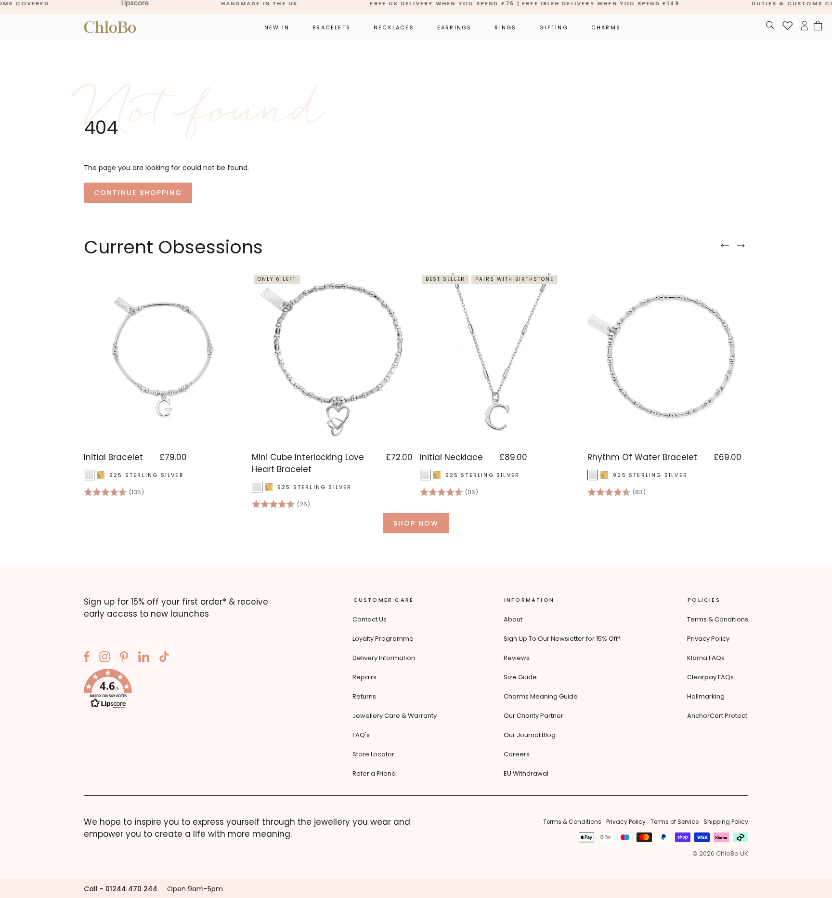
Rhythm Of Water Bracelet (642, 457)
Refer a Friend (374, 773)
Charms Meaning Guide (541, 696)
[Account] (804, 27)
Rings (505, 27)
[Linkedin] (144, 658)
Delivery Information (383, 657)
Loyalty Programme (383, 638)
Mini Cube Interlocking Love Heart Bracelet (308, 463)
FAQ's (361, 735)
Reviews (517, 657)
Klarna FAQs (706, 657)
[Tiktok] (164, 658)
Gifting (553, 27)
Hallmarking (706, 696)
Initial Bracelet (113, 457)
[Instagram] (104, 658)
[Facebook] (87, 658)
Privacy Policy (708, 638)
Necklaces (394, 27)
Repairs (364, 677)
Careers (517, 754)
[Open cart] (818, 27)
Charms (606, 27)
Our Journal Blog (530, 735)
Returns (364, 696)
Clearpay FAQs (710, 677)
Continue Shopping (138, 193)
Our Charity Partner (533, 715)
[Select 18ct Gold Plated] (100, 475)
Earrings (454, 27)
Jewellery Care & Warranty (394, 715)
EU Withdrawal (526, 773)
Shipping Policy (725, 822)
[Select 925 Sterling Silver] (89, 475)
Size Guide (520, 677)
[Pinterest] (124, 658)
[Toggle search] (770, 26)
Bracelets (331, 27)
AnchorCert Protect (717, 715)
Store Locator (373, 754)
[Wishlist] (787, 27)
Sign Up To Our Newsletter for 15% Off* (562, 638)
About (513, 619)
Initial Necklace (451, 457)
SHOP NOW (416, 523)
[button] (185, 690)
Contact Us (369, 619)
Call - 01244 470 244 (120, 889)
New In (276, 27)
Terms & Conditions (717, 619)
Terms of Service (674, 822)
